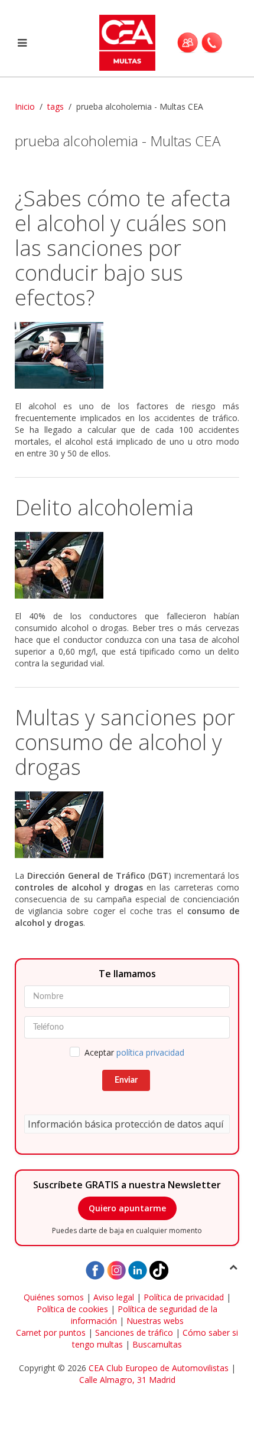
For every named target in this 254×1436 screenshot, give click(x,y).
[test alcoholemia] (127, 565)
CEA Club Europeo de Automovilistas (159, 1367)
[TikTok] (158, 1269)
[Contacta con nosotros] (211, 42)
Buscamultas (157, 1344)
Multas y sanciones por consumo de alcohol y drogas (125, 742)
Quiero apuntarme (127, 1208)
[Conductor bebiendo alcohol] (127, 355)
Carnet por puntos (51, 1332)
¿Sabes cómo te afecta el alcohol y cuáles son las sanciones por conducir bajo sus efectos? (123, 248)
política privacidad (150, 1052)
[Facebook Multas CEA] (95, 1269)
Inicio (25, 106)
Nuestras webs (155, 1320)
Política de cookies (72, 1309)
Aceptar (134, 1052)
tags (55, 106)
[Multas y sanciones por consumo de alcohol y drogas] (127, 824)
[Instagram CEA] (116, 1269)
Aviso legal (113, 1297)
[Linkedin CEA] (137, 1269)
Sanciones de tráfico (134, 1332)
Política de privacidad (184, 1297)
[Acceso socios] (187, 42)
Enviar (126, 1080)
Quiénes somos (54, 1297)
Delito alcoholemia (104, 507)
